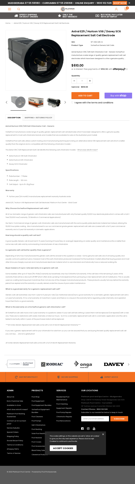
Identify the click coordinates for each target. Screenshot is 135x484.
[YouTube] (95, 428)
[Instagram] (89, 428)
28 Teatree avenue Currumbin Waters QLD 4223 (100, 406)
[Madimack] (21, 364)
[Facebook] (83, 428)
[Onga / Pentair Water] (83, 364)
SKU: (73, 42)
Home (8, 23)
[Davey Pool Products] (114, 364)
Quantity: (75, 75)
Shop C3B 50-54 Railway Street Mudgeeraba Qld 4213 (102, 400)
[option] (26, 16)
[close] (129, 2)
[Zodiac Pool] (52, 364)
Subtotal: (75, 87)
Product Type (77, 45)
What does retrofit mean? (87, 150)
